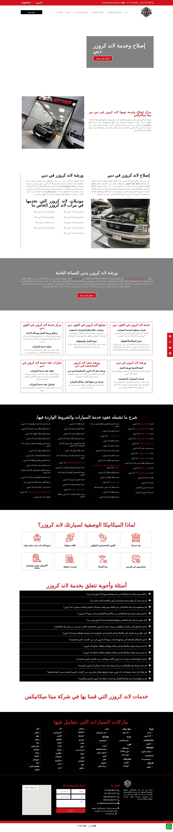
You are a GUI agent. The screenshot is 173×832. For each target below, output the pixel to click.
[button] (86, 594)
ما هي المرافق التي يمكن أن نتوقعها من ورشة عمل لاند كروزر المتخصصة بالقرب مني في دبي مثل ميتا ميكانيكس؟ (100, 626)
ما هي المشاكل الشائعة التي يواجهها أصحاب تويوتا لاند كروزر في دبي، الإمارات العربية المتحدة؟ (108, 639)
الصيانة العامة (77, 278)
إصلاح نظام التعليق (132, 184)
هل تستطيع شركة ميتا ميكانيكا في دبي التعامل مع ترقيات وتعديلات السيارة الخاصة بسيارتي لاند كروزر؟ (105, 607)
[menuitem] (39, 2)
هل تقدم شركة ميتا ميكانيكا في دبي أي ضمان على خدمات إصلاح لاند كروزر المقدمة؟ (112, 665)
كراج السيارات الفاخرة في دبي (136, 278)
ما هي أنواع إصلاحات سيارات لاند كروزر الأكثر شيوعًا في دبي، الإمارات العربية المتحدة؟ (111, 659)
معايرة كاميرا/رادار (142, 473)
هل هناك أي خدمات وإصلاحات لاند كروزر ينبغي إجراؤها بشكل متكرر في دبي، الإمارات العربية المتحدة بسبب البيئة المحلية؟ (97, 672)
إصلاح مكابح (144, 468)
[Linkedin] (170, 353)
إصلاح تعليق (145, 434)
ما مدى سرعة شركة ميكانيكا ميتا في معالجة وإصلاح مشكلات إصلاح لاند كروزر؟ (115, 646)
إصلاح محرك (144, 424)
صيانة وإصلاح (51, 191)
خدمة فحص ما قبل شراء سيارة (39, 492)
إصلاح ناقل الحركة (142, 438)
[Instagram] (170, 342)
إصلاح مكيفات (144, 458)
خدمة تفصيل (114, 482)
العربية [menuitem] (91, 826)
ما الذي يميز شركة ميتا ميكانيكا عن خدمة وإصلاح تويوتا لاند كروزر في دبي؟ (116, 594)
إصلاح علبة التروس (142, 429)
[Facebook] (170, 336)
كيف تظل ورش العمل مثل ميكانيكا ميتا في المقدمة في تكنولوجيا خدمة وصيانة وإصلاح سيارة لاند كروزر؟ (104, 633)
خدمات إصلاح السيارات (67, 186)
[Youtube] (170, 347)
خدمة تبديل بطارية (78, 489)
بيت (126, 12)
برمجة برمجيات (143, 453)
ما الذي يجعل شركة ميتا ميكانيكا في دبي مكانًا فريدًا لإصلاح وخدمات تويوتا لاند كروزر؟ (112, 613)
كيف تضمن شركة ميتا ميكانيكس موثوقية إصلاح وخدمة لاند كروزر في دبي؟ (116, 620)
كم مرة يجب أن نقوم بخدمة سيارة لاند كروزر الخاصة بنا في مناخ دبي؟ (118, 600)
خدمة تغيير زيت (113, 436)
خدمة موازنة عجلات (146, 443)
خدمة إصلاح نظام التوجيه (75, 462)
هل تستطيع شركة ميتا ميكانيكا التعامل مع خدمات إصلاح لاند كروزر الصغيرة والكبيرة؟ (112, 678)
